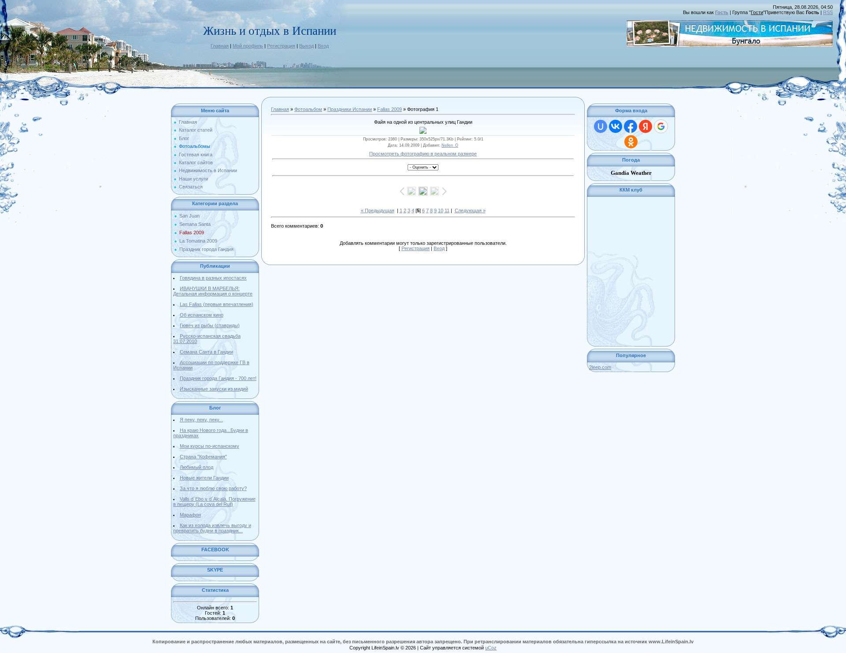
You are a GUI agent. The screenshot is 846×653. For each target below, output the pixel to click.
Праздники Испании (349, 109)
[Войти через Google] (661, 126)
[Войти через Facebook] (630, 126)
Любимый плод (196, 467)
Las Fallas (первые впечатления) (216, 304)
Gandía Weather (631, 173)
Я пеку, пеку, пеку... (201, 419)
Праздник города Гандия (206, 249)
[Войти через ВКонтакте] (615, 126)
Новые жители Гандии (204, 477)
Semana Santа (195, 224)
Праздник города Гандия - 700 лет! (218, 378)
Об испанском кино (201, 314)
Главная (220, 45)
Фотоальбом (308, 109)
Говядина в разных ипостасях (213, 277)
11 (447, 210)
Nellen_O (450, 145)
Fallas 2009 (191, 232)
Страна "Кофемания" (203, 456)
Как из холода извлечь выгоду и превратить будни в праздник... (212, 528)
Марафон (190, 514)
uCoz (491, 647)
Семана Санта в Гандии (206, 351)
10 (440, 210)
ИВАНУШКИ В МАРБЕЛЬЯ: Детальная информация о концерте (212, 291)
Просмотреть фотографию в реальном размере (423, 153)
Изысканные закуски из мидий (214, 388)
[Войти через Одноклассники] (631, 141)
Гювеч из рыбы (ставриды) (210, 325)
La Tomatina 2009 (198, 240)
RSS (828, 12)
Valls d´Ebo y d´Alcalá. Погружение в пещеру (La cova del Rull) (214, 501)
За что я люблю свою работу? (213, 488)
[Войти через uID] (600, 126)
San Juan (189, 215)
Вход (323, 45)
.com (600, 367)
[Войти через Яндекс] (645, 126)
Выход (306, 45)
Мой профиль (248, 45)
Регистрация (281, 45)
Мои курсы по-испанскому (209, 446)
